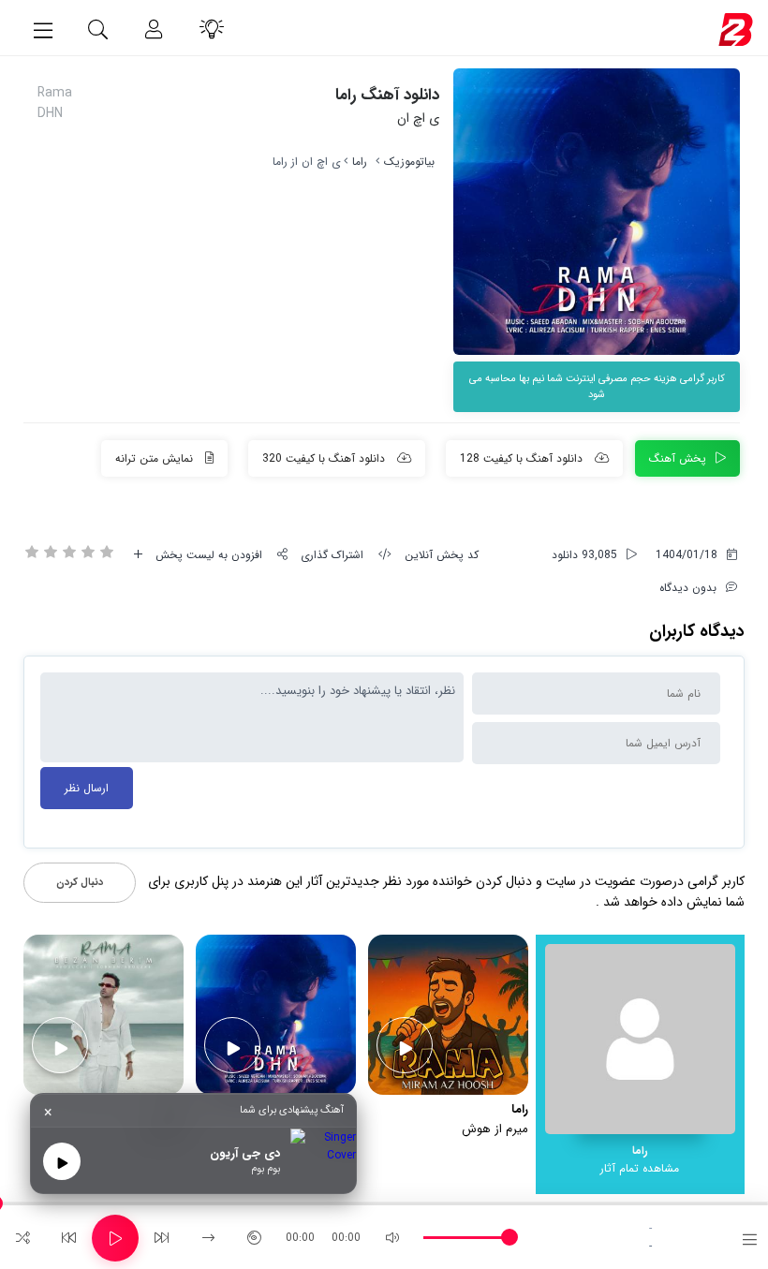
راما (359, 161)
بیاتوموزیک (409, 161)
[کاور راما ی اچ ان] (596, 211)
